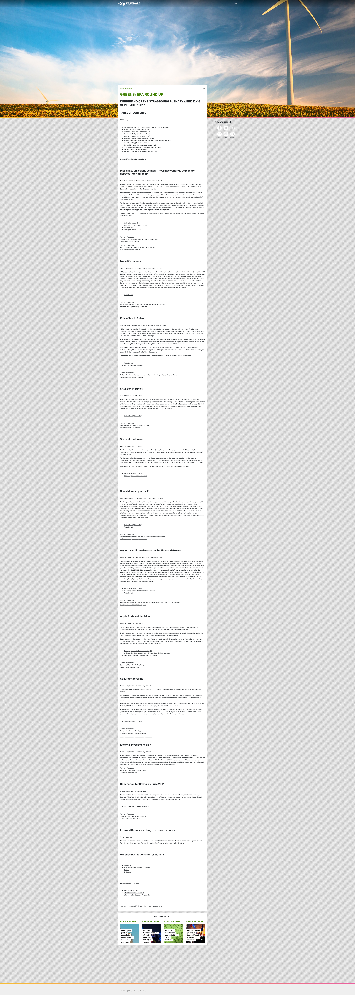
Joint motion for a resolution (133, 365)
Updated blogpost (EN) (132, 223)
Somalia (126, 870)
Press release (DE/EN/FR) (133, 416)
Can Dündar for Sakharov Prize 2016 (136, 807)
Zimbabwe (127, 872)
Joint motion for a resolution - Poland (137, 867)
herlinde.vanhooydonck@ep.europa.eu (133, 307)
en (204, 89)
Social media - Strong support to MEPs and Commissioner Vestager (147, 653)
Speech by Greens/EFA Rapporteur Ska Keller (139, 591)
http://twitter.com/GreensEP (134, 893)
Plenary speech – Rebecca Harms (135, 476)
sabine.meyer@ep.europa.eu (130, 428)
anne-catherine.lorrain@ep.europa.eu (133, 733)
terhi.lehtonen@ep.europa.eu (130, 250)
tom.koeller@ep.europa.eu (129, 772)
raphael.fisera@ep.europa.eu (130, 818)
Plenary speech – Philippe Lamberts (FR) (138, 651)
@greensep (175, 466)
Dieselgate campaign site (132, 230)
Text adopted (128, 227)
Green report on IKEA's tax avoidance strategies (140, 655)
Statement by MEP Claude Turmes (135, 225)
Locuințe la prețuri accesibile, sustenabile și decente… (127, 935)
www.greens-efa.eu (131, 890)
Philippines (127, 865)
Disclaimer (124, 991)
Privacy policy (132, 991)
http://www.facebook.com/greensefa (137, 895)
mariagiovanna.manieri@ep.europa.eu (133, 605)
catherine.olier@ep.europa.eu (130, 667)
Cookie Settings (142, 991)
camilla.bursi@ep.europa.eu (129, 241)
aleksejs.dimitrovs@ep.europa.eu (131, 377)
